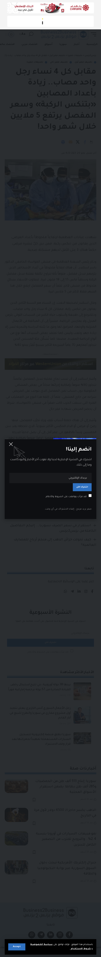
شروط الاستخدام (80, 949)
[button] (16, 946)
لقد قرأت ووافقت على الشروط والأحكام (66, 496)
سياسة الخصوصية (41, 944)
